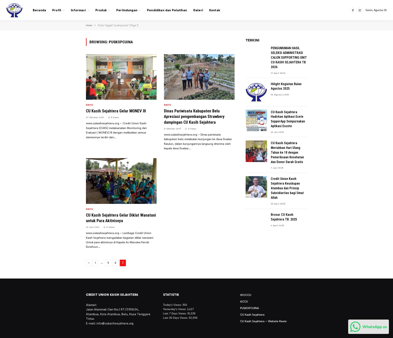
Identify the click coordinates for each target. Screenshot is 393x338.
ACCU (244, 301)
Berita (89, 105)
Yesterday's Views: (175, 309)
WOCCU (245, 295)
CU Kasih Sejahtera (252, 314)
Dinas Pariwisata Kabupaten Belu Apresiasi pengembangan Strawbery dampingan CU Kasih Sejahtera (194, 116)
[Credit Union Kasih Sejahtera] (14, 10)
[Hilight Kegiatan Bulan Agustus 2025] (256, 92)
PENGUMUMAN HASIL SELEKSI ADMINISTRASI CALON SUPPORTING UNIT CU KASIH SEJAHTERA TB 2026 (289, 57)
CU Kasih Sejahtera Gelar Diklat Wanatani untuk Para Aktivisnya (121, 218)
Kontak (214, 10)
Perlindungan (126, 10)
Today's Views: (172, 305)
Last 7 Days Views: (175, 313)
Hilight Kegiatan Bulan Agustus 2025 (286, 86)
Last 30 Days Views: (176, 318)
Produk (101, 10)
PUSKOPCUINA (249, 308)
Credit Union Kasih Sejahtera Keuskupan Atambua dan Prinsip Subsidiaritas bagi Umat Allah (287, 188)
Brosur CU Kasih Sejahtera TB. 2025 (284, 217)
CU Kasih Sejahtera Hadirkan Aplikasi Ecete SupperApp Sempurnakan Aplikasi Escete (288, 119)
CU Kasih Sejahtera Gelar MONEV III (116, 110)
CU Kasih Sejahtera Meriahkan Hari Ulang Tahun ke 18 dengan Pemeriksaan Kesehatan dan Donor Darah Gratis (287, 152)
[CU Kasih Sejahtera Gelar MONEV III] (121, 77)
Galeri (198, 10)
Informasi (78, 10)
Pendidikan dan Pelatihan (167, 10)
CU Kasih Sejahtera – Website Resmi (263, 321)
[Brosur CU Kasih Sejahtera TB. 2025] (256, 223)
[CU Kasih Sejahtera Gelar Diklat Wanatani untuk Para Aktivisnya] (121, 181)
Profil (56, 10)
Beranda (39, 10)
